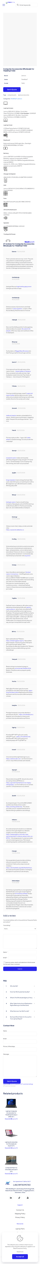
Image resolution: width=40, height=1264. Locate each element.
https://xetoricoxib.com (13, 758)
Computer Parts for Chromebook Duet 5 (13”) (11, 1169)
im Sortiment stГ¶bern (21, 893)
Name (5, 952)
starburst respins (11, 415)
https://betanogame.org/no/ (15, 640)
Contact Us (20, 1210)
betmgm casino (11, 502)
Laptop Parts (20, 1229)
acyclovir (27, 555)
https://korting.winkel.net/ (14, 806)
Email (5, 957)
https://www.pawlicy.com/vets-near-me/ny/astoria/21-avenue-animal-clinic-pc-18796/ (19, 836)
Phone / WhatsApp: (9, 1046)
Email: (5, 1038)
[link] (20, 986)
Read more (20, 1252)
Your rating (7, 925)
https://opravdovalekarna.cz (15, 530)
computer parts (11, 95)
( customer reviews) (9, 1086)
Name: (5, 1031)
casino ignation (17, 308)
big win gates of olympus (23, 371)
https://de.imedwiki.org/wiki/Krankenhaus (19, 867)
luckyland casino (11, 458)
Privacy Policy (20, 1217)
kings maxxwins (10, 480)
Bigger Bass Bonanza (22, 351)
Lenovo (19, 98)
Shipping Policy (20, 1213)
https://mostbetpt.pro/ (26, 714)
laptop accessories (23, 95)
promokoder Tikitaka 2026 (23, 668)
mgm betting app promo (24, 286)
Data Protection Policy (20, 1248)
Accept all (20, 1257)
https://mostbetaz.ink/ (23, 736)
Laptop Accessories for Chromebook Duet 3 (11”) (11, 1144)
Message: (6, 1054)
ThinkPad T (14, 98)
